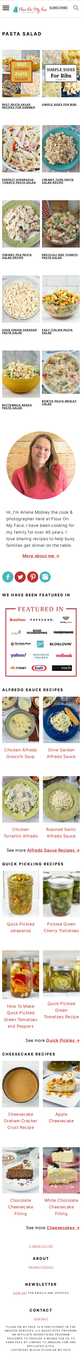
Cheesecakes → (63, 1227)
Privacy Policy (41, 1267)
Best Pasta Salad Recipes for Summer (18, 106)
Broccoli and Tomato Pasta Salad (60, 256)
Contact (41, 1318)
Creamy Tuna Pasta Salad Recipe (58, 181)
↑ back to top (41, 1246)
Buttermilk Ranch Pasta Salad (17, 406)
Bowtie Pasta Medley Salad (59, 402)
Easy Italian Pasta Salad (57, 331)
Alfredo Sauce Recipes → (53, 850)
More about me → (41, 555)
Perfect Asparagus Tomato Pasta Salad (19, 181)
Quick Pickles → (63, 1040)
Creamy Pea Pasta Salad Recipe (17, 256)
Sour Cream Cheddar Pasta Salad (19, 331)
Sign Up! (20, 1292)
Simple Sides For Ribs (59, 104)
